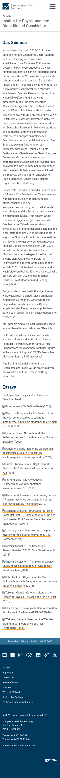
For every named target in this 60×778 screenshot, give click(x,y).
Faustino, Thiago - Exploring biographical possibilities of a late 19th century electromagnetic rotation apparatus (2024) (28, 453)
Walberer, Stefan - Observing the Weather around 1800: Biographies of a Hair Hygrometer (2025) (27, 623)
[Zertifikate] (46, 655)
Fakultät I (8, 15)
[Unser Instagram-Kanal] (20, 655)
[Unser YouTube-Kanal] (4, 655)
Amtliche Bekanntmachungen (17, 702)
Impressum (8, 672)
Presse (6, 667)
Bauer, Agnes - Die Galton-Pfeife (23, 406)
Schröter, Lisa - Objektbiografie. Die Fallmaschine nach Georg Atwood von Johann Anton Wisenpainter (29, 581)
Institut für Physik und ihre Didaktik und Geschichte (25, 23)
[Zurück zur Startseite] (17, 6)
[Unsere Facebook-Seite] (12, 655)
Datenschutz (9, 677)
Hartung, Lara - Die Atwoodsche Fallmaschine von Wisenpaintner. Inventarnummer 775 (22, 484)
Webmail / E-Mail (11, 692)
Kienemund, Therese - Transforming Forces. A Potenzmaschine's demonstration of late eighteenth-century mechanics (29, 499)
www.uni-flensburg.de (23, 745)
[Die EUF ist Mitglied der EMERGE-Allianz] (55, 655)
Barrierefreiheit (10, 682)
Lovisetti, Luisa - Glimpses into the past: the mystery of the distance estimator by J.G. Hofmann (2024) (29, 535)
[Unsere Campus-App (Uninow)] (29, 655)
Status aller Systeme (13, 697)
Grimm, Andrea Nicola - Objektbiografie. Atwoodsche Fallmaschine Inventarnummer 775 (28, 468)
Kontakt (6, 687)
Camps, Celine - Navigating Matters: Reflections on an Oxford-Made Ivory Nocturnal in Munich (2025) (29, 437)
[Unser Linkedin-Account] (38, 655)
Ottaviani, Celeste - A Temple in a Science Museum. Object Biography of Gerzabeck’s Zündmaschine (28, 566)
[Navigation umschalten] (53, 6)
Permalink (13, 641)
